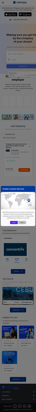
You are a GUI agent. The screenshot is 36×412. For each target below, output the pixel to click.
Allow (14, 222)
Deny (22, 222)
